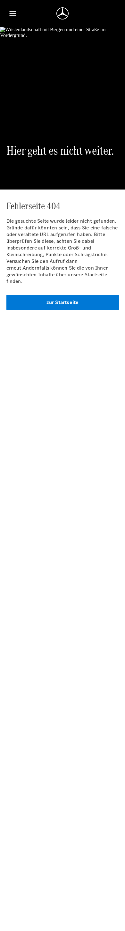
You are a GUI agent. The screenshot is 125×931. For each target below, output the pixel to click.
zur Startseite (62, 302)
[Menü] (13, 13)
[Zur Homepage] (62, 13)
